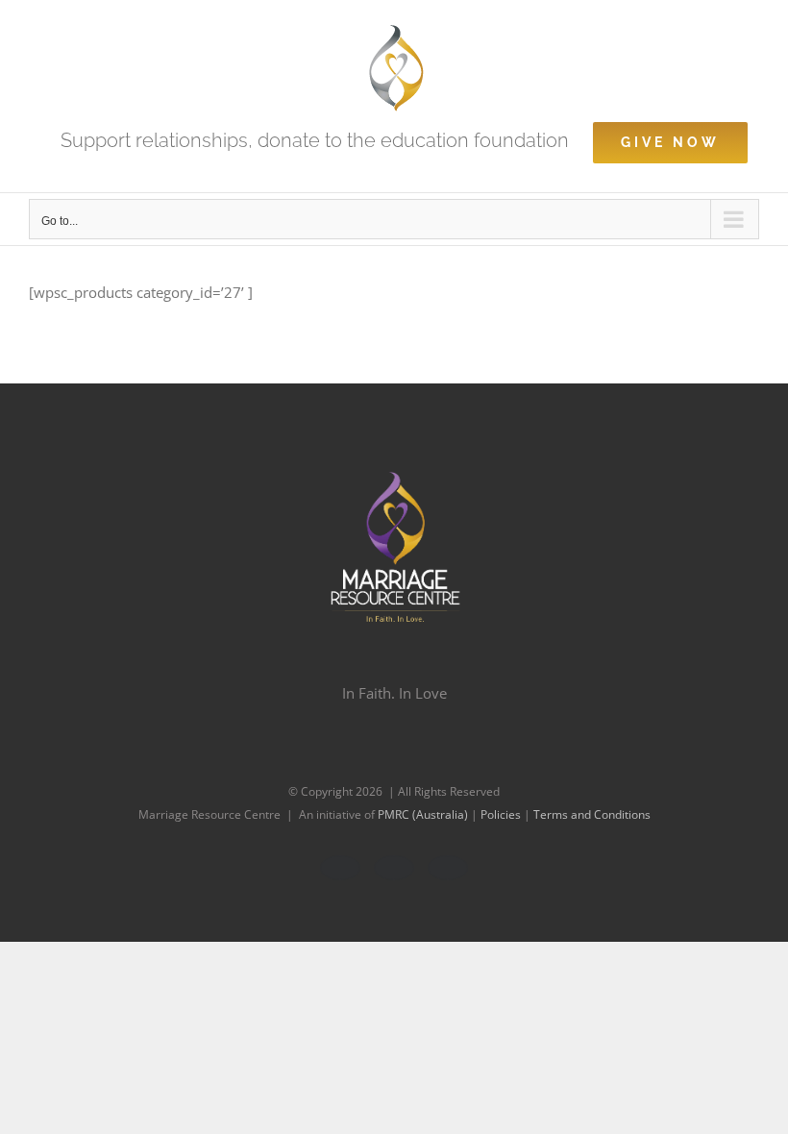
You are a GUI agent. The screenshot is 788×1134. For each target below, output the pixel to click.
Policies (502, 814)
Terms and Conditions (592, 814)
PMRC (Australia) (424, 814)
